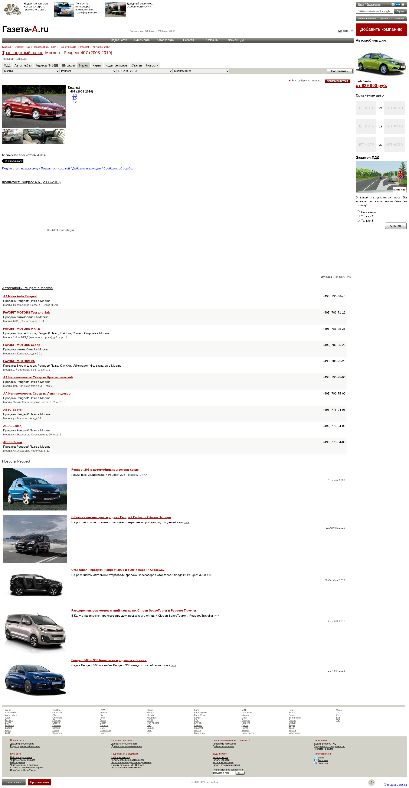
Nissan (245, 715)
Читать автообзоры (223, 762)
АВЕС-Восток (13, 409)
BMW (8, 722)
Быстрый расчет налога (306, 80)
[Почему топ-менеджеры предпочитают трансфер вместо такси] (64, 15)
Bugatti (8, 728)
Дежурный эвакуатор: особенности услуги (140, 5)
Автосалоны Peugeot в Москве (27, 288)
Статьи (136, 65)
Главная (6, 47)
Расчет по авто (68, 47)
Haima (103, 733)
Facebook (323, 760)
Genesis (104, 725)
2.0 (74, 98)
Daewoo (56, 725)
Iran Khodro (153, 722)
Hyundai (151, 717)
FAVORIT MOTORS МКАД (21, 328)
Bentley (9, 720)
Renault (245, 730)
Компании (212, 40)
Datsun (56, 728)
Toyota (292, 730)
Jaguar (150, 728)
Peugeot (84, 47)
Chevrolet (57, 717)
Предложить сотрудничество (329, 746)
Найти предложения (21, 757)
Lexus (197, 717)
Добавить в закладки (86, 168)
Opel (244, 717)
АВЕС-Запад (12, 426)
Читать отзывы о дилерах (24, 765)
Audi (7, 717)
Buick (8, 730)
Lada (196, 710)
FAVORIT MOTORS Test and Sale (26, 312)
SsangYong (295, 717)
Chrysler (56, 720)
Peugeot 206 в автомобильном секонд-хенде (105, 469)
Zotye (339, 715)
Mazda (197, 730)
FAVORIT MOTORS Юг (19, 361)
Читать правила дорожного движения (131, 762)
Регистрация (373, 4)
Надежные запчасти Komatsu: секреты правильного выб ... (36, 6)
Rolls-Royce (248, 733)
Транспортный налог (45, 47)
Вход (361, 4)
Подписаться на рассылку (20, 168)
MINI (244, 710)
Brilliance (9, 725)
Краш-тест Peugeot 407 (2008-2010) (31, 182)
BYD (7, 733)
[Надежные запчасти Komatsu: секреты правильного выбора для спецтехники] (12, 15)
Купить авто (142, 40)
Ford (102, 717)
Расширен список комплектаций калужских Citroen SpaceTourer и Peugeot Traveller (133, 610)
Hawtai (150, 712)
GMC (102, 728)
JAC (149, 725)
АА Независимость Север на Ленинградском (37, 393)
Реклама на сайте (323, 749)
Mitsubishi (247, 712)
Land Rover (200, 715)
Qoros (245, 725)
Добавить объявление (392, 18)
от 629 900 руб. (371, 85)
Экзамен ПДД (367, 158)
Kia (148, 733)
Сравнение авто (370, 95)
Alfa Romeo (11, 712)
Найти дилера (17, 762)
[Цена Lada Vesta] (381, 78)
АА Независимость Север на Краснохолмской (38, 377)
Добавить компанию (381, 29)
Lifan (196, 720)
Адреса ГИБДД (47, 65)
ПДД (7, 65)
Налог (83, 65)
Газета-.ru (25, 29)
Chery (55, 715)
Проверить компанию (224, 743)
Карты (97, 65)
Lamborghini (200, 712)
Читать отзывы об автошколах (127, 760)
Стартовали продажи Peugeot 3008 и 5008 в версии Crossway (117, 569)
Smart (292, 715)
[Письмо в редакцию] (393, 5)
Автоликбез (23, 65)
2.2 (74, 102)
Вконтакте (323, 763)
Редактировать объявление (25, 746)
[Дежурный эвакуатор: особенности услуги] (115, 15)
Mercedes (199, 733)
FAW (102, 710)
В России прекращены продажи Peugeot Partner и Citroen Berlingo (121, 517)
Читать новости (221, 760)
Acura (8, 710)
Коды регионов (116, 65)
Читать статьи (220, 757)
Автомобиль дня (371, 40)
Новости (188, 40)
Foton (103, 720)
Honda (150, 715)
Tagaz (292, 725)
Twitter (321, 757)
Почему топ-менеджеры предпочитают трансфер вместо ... (87, 8)
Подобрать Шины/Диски (23, 770)
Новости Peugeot (16, 461)
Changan (57, 712)
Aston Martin (11, 715)
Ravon (245, 728)
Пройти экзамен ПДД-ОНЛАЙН (128, 765)
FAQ (334, 743)
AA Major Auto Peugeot (20, 296)
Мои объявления (367, 18)
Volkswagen (295, 733)
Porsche (246, 722)
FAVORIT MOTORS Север (21, 345)
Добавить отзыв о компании (126, 746)
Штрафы (68, 65)
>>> (144, 474)
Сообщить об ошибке (118, 168)
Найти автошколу (120, 757)
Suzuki (292, 722)
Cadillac (56, 710)
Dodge (55, 730)
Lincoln (198, 722)
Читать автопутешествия (226, 765)
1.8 (74, 95)
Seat (291, 710)
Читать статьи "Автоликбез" (126, 767)
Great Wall (105, 730)
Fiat (102, 715)
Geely (103, 722)
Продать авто (118, 40)
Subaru (292, 720)
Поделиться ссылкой (55, 168)
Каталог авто (165, 40)
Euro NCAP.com (342, 277)
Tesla (291, 728)
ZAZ (338, 712)
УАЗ (338, 720)
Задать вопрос (322, 743)
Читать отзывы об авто (22, 760)
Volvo (339, 710)
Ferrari (103, 712)
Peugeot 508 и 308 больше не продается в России (109, 660)
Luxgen (198, 725)
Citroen (56, 722)
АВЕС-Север (12, 442)
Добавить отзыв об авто (124, 743)
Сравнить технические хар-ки (26, 767)
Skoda (292, 712)
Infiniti (150, 720)
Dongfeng (57, 733)
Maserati (198, 728)
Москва (343, 30)
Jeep (149, 730)
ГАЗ (338, 717)
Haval (150, 710)
